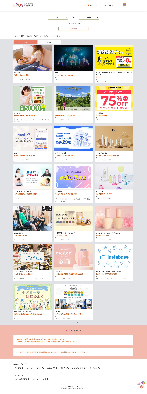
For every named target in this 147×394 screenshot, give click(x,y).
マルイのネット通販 (39, 379)
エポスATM (51, 368)
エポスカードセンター (34, 368)
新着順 (26, 42)
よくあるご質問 (77, 368)
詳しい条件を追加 (74, 23)
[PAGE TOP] (142, 384)
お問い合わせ (93, 368)
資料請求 (64, 368)
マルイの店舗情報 (21, 379)
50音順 (50, 42)
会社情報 (18, 368)
